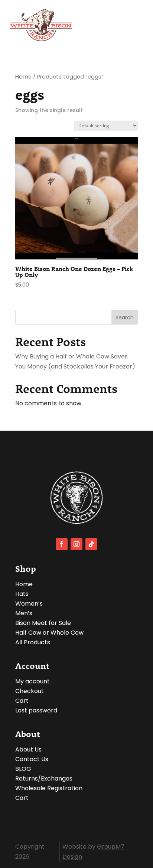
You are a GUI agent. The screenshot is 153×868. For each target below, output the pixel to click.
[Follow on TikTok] (91, 544)
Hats (22, 594)
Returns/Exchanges (43, 778)
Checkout (29, 691)
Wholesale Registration (48, 788)
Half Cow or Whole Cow (49, 632)
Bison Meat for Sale (43, 623)
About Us (28, 749)
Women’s (29, 603)
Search (124, 317)
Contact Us (31, 759)
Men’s (23, 613)
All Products (32, 642)
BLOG (23, 769)
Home (23, 76)
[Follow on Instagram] (76, 544)
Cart (22, 700)
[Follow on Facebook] (62, 544)
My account (32, 681)
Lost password (36, 710)
